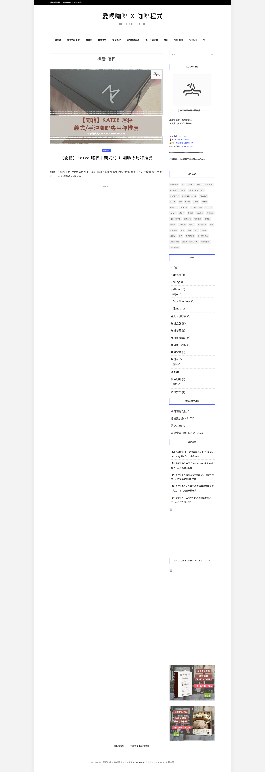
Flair (172, 202)
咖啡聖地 (176, 352)
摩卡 (196, 230)
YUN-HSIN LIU (188, 146)
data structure (196, 190)
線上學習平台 (203, 236)
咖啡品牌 (116, 39)
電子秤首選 (205, 242)
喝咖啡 (175, 372)
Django (176, 308)
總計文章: (176, 425)
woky (173, 213)
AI (204, 39)
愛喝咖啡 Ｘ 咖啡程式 (132, 16)
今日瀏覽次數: (179, 411)
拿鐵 (189, 230)
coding (190, 185)
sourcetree (196, 207)
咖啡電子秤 (202, 225)
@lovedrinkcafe (182, 139)
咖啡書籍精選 (178, 338)
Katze (204, 202)
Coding (175, 282)
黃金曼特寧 (174, 247)
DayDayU (174, 196)
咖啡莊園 (182, 225)
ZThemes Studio (141, 762)
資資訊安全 (174, 242)
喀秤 (211, 225)
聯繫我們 (178, 39)
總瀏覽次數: (178, 418)
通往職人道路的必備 (190, 242)
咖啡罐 (172, 225)
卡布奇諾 (199, 213)
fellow (203, 196)
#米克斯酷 (174, 185)
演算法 (172, 236)
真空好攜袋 (190, 236)
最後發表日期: (179, 433)
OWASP (173, 207)
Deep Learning (189, 196)
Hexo (187, 202)
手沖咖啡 (176, 379)
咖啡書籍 (197, 219)
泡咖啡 (89, 39)
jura (196, 202)
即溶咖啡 (210, 213)
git (180, 202)
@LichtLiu (183, 136)
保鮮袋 (190, 213)
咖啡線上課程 (178, 345)
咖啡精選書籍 (73, 39)
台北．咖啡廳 (151, 39)
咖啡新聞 (187, 219)
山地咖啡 (173, 230)
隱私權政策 (55, 2)
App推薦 (176, 275)
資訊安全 (176, 392)
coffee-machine (205, 185)
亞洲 (175, 364)
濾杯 (180, 236)
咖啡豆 (58, 39)
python (193, 39)
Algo (175, 294)
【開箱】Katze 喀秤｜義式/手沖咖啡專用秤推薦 (106, 158)
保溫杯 (181, 213)
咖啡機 (207, 219)
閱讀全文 (106, 186)
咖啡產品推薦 (133, 39)
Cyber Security (177, 190)
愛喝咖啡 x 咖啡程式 (184, 142)
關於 (166, 39)
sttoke (208, 207)
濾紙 (175, 384)
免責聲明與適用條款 (72, 2)
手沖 (182, 230)
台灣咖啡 (102, 39)
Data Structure (181, 301)
